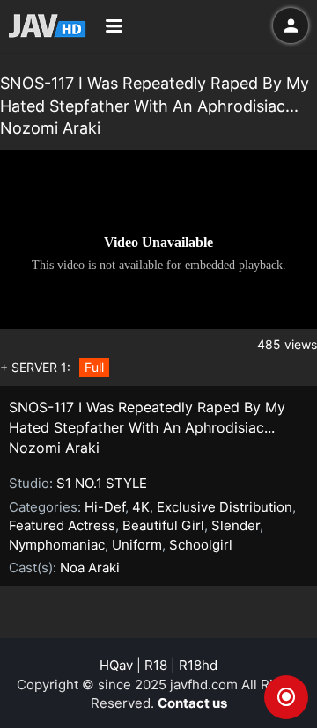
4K (141, 507)
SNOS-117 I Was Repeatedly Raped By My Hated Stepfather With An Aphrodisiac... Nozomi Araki (147, 427)
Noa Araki (90, 567)
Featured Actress (62, 525)
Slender (235, 525)
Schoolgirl (200, 544)
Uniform (137, 544)
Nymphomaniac (57, 544)
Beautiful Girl (163, 525)
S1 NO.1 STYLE (101, 483)
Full (94, 367)
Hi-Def (105, 507)
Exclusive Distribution (224, 507)
